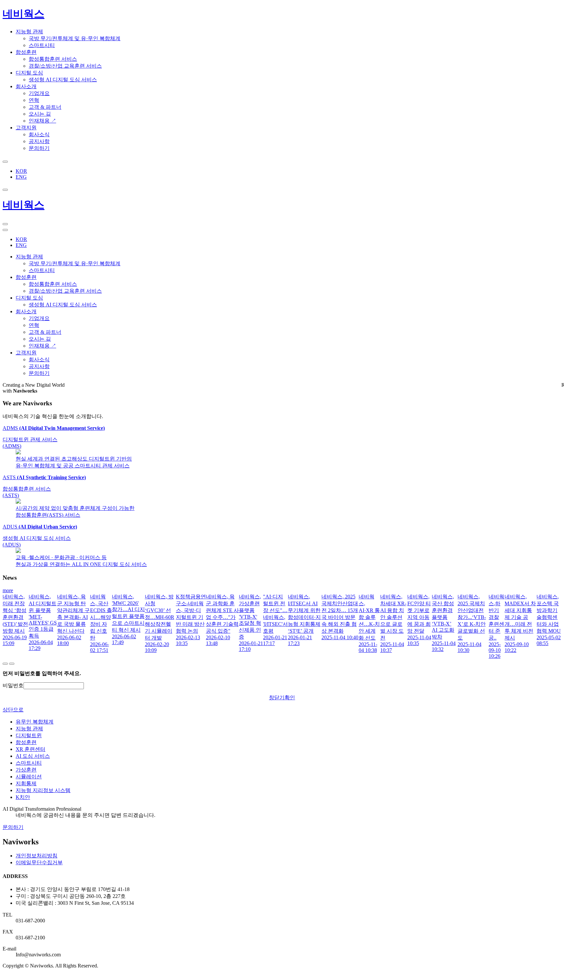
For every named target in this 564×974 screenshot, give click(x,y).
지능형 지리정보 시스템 (43, 790)
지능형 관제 (29, 728)
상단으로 (13, 709)
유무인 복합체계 (35, 721)
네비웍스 (23, 14)
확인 (290, 697)
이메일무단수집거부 (39, 862)
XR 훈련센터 (30, 749)
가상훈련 (26, 769)
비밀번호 (13, 685)
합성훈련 (26, 742)
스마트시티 (29, 763)
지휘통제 (26, 783)
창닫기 (277, 697)
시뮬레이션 (29, 776)
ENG (21, 177)
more (8, 590)
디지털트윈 (29, 735)
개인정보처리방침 (36, 855)
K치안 (23, 797)
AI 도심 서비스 (33, 756)
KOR (21, 171)
